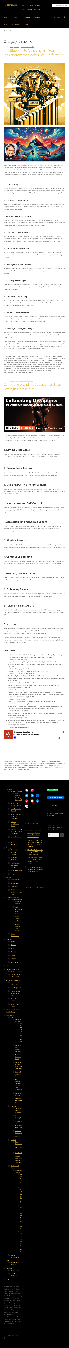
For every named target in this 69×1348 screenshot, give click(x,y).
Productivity (28, 366)
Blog (12, 948)
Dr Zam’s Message (16, 971)
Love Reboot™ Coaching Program (53, 362)
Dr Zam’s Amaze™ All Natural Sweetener (16, 816)
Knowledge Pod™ (51, 763)
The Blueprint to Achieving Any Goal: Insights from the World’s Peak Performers (33, 52)
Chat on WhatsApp (52, 790)
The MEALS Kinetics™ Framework (14, 852)
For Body (23, 5)
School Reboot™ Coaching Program (45, 368)
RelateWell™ (7, 368)
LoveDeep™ (14, 886)
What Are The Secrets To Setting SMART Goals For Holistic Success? (35, 852)
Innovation (58, 360)
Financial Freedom (23, 360)
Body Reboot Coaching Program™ (19, 356)
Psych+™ (13, 874)
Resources (37, 9)
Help (5, 24)
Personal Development (18, 366)
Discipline (23, 358)
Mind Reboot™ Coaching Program (13, 364)
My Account (15, 24)
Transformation (31, 370)
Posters (13, 945)
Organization (53, 364)
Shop (26, 24)
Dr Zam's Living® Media (27, 47)
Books (13, 941)
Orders (8, 1279)
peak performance (23, 372)
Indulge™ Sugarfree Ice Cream (15, 824)
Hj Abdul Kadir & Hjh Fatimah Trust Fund (16, 892)
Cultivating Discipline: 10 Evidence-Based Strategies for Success (33, 386)
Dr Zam (29, 358)
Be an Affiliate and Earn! (18, 919)
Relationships (15, 368)
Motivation (46, 364)
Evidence (6, 763)
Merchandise (37, 17)
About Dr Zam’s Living (12, 969)
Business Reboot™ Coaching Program (40, 356)
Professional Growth (26, 9)
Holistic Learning (49, 360)
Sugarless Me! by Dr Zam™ (18, 1057)
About (6, 17)
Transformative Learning (43, 370)
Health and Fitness (30, 763)
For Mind (30, 5)
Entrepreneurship (8, 360)
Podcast (13, 952)
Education (62, 358)
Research (27, 17)
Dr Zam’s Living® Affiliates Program (21, 1241)
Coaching (59, 356)
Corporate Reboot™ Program (12, 358)
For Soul (37, 5)
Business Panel (15, 1270)
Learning (13, 362)
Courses (13, 959)
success (31, 372)
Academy (16, 17)
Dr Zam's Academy (36, 358)
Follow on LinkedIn (55, 798)
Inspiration (7, 362)
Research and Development (27, 368)
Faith (15, 360)
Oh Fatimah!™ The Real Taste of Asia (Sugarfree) (16, 831)
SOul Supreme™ (16, 879)
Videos (13, 955)
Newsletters (14, 962)
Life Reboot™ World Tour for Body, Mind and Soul (29, 362)
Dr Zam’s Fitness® (16, 792)
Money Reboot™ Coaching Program (32, 364)
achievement (10, 372)
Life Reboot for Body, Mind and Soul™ (15, 993)
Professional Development (40, 366)
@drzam (54, 805)
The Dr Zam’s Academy (13, 980)
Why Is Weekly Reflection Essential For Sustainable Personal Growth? (35, 869)
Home (7, 31)
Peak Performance (41, 765)
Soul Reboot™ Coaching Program (17, 370)
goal (16, 372)
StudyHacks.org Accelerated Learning (15, 865)
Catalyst (53, 356)
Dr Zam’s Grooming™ (18, 1101)
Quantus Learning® (16, 870)
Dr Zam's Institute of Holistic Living (44, 761)
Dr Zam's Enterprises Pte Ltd (50, 358)
